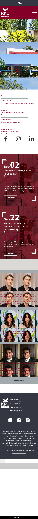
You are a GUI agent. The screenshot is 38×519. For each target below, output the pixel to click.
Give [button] (20, 3)
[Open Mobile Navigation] (34, 12)
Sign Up (20, 480)
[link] (10, 420)
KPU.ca (20, 474)
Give (19, 512)
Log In (20, 477)
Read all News (19, 380)
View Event (11, 198)
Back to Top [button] (20, 517)
